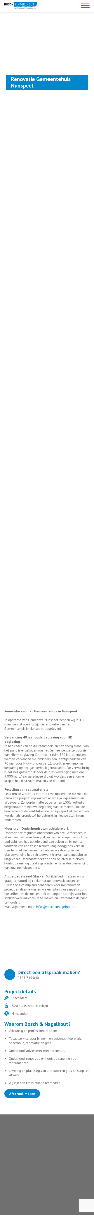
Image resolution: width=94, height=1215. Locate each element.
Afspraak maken (22, 1093)
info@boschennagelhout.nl (56, 906)
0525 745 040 (28, 977)
